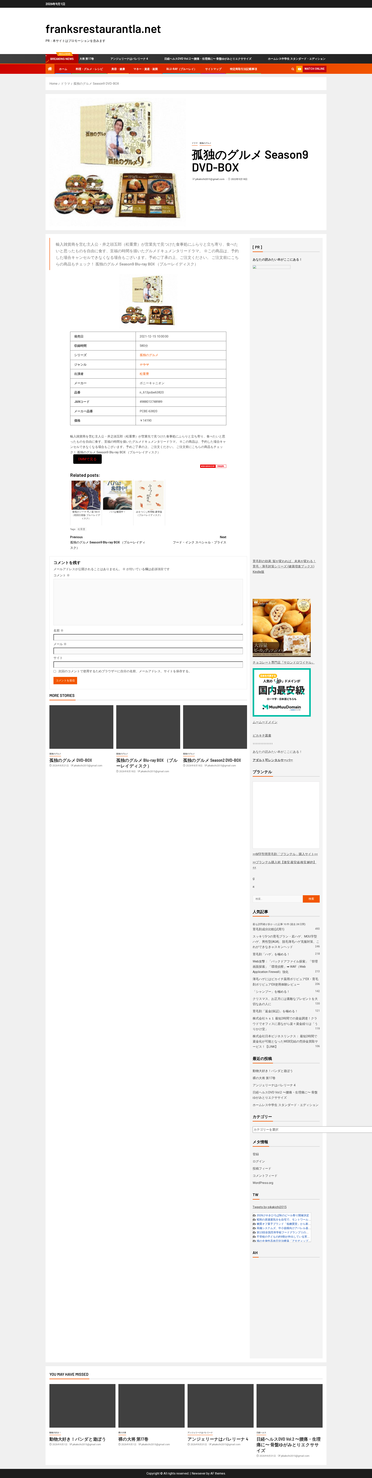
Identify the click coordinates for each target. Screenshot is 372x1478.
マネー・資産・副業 (145, 69)
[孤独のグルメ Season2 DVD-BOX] (215, 727)
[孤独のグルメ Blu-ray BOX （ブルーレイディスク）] (148, 727)
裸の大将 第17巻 (264, 1078)
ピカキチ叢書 (262, 735)
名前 (58, 630)
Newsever (199, 1473)
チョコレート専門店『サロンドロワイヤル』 (284, 662)
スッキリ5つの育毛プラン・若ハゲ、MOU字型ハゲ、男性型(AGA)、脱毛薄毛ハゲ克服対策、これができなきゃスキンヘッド (286, 942)
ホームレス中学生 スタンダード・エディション (273, 58)
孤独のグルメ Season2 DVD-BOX (212, 760)
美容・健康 (118, 69)
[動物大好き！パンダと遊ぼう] (82, 1406)
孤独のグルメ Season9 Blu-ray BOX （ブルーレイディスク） (107, 542)
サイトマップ (213, 69)
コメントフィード (265, 1176)
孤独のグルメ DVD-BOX (70, 760)
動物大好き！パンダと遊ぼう (273, 1071)
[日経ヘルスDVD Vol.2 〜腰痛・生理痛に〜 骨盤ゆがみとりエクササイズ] (290, 1406)
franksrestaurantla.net (103, 28)
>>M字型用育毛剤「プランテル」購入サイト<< (285, 854)
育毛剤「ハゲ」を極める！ (271, 954)
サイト (58, 658)
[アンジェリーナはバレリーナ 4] (221, 1406)
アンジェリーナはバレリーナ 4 (105, 58)
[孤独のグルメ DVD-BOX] (81, 727)
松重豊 (144, 374)
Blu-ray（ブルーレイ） (181, 69)
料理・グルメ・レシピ (89, 69)
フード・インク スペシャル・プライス (199, 539)
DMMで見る (87, 459)
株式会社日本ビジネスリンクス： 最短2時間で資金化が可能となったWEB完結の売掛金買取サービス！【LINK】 (285, 1041)
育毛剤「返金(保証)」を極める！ (275, 1011)
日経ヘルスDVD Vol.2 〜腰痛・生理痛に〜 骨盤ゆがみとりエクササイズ (184, 58)
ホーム (63, 69)
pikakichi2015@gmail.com (210, 179)
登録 (256, 1154)
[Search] (292, 69)
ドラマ (195, 143)
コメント (61, 575)
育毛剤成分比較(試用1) (268, 929)
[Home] (50, 69)
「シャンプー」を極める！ (271, 991)
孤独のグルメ (205, 143)
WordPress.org (263, 1183)
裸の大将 (122, 1433)
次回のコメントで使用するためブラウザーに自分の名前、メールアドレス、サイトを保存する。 (125, 671)
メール (60, 644)
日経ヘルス (261, 1433)
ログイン (259, 1161)
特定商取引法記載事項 (243, 69)
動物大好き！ (55, 1433)
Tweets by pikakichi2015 (270, 1207)
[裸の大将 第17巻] (151, 1406)
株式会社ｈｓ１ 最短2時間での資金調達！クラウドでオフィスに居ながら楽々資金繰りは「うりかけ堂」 (285, 1024)
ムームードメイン (265, 722)
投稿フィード (262, 1168)
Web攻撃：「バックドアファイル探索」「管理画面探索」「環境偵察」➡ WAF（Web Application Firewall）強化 (285, 967)
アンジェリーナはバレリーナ (200, 1433)
